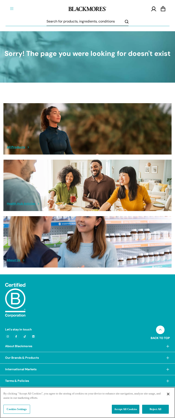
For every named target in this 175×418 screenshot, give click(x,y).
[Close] (168, 394)
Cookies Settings (17, 409)
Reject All (155, 409)
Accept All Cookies (125, 409)
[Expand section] (168, 346)
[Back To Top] (160, 330)
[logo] (87, 8)
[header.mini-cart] (163, 9)
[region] (87, 402)
